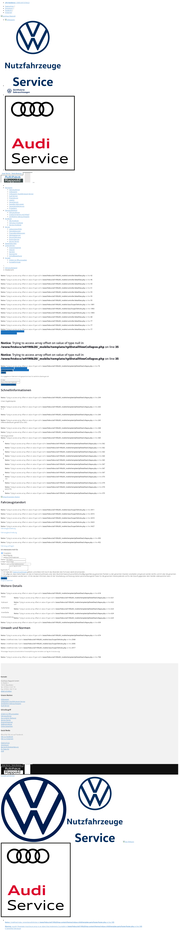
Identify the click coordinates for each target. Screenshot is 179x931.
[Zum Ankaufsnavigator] (10, 497)
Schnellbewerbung (15, 256)
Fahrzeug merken (7, 370)
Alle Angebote (14, 221)
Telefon (6, 564)
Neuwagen (8, 188)
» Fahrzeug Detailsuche (9, 333)
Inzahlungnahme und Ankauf (19, 214)
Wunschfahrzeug (15, 237)
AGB (2, 751)
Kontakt (7, 258)
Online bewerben (7, 726)
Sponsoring (13, 254)
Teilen (3, 372)
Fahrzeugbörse (14, 190)
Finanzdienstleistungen (17, 233)
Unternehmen (10, 245)
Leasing (11, 200)
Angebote (8, 219)
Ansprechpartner (15, 248)
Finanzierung (13, 198)
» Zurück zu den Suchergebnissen (12, 331)
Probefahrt (13, 208)
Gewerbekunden (11, 243)
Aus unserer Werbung (8, 718)
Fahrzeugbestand (11, 210)
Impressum (9, 8)
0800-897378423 (17, 3)
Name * (3, 559)
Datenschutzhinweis (20, 572)
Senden (4, 578)
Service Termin (14, 241)
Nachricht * (5, 570)
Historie (12, 250)
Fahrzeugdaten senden (8, 384)
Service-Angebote (15, 225)
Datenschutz (9, 6)
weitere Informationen (11, 557)
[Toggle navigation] (33, 182)
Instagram (8, 12)
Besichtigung (7, 555)
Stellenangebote (6, 724)
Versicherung (13, 202)
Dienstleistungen (15, 231)
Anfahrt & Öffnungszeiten (18, 260)
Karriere (12, 252)
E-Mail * (3, 562)
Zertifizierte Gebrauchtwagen (19, 216)
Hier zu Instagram (7, 739)
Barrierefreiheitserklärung (10, 747)
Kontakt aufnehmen (8, 776)
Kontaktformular (15, 262)
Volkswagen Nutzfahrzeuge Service (21, 194)
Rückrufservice (14, 239)
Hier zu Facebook (7, 737)
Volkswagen (13, 192)
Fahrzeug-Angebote (16, 223)
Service (7, 227)
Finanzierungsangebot (21, 370)
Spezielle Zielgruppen (16, 204)
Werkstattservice (15, 235)
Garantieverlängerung (16, 206)
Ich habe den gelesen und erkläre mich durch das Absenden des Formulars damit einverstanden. (44, 572)
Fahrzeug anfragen (7, 368)
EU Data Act (5, 749)
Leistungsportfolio (15, 229)
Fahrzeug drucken (21, 368)
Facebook (8, 10)
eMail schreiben (6, 691)
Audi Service (13, 196)
